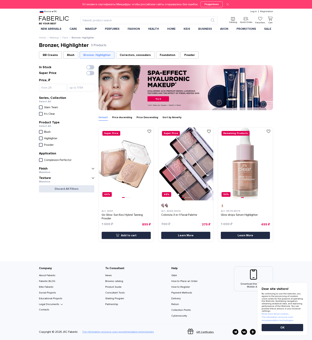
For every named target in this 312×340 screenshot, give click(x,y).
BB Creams (50, 55)
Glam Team (51, 107)
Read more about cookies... (276, 314)
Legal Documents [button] (49, 304)
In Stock (45, 67)
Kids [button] (187, 29)
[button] (156, 4)
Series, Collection (52, 98)
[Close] (228, 4)
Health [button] (153, 29)
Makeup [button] (91, 29)
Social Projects (47, 292)
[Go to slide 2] (125, 197)
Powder (189, 55)
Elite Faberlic (46, 286)
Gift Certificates (205, 332)
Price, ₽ (44, 80)
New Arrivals (51, 29)
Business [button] (205, 29)
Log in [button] (253, 11)
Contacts (44, 309)
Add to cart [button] (128, 235)
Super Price (48, 73)
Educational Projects (50, 298)
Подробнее (211, 4)
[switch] (90, 67)
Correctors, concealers (135, 55)
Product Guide (113, 286)
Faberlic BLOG (47, 281)
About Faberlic (47, 275)
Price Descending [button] (147, 117)
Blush (70, 55)
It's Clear (49, 114)
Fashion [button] (134, 29)
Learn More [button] (186, 235)
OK (282, 327)
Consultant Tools (115, 292)
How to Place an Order (184, 281)
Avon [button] (224, 29)
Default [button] (103, 117)
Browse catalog (114, 281)
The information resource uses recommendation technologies (118, 331)
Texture (45, 178)
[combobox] (146, 20)
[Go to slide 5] (130, 197)
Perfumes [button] (112, 29)
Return (175, 304)
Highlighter (50, 138)
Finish (43, 168)
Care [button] (73, 29)
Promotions (246, 29)
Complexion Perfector (58, 160)
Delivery (176, 298)
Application (47, 153)
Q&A (174, 275)
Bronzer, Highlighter (97, 55)
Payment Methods (181, 292)
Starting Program (114, 298)
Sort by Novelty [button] (171, 117)
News (108, 275)
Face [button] (65, 37)
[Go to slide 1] (123, 197)
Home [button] (171, 29)
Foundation (167, 55)
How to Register (180, 286)
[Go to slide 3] (127, 197)
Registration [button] (266, 11)
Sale (267, 29)
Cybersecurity (179, 315)
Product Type (49, 122)
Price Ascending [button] (122, 117)
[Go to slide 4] (128, 197)
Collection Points (181, 310)
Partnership (111, 304)
